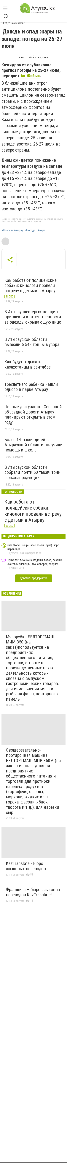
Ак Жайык (30, 75)
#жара (41, 230)
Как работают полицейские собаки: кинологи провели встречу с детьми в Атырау (30, 285)
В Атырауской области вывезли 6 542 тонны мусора (31, 342)
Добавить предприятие (33, 578)
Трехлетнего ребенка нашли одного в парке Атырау (31, 387)
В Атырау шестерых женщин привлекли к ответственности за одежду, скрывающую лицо (32, 317)
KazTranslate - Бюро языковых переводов (26, 866)
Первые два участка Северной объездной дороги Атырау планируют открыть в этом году (33, 414)
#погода (30, 230)
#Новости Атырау (12, 230)
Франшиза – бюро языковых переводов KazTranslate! (33, 892)
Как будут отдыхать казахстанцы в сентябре (27, 364)
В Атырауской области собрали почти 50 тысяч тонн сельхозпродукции (32, 472)
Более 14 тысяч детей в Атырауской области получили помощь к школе (33, 445)
